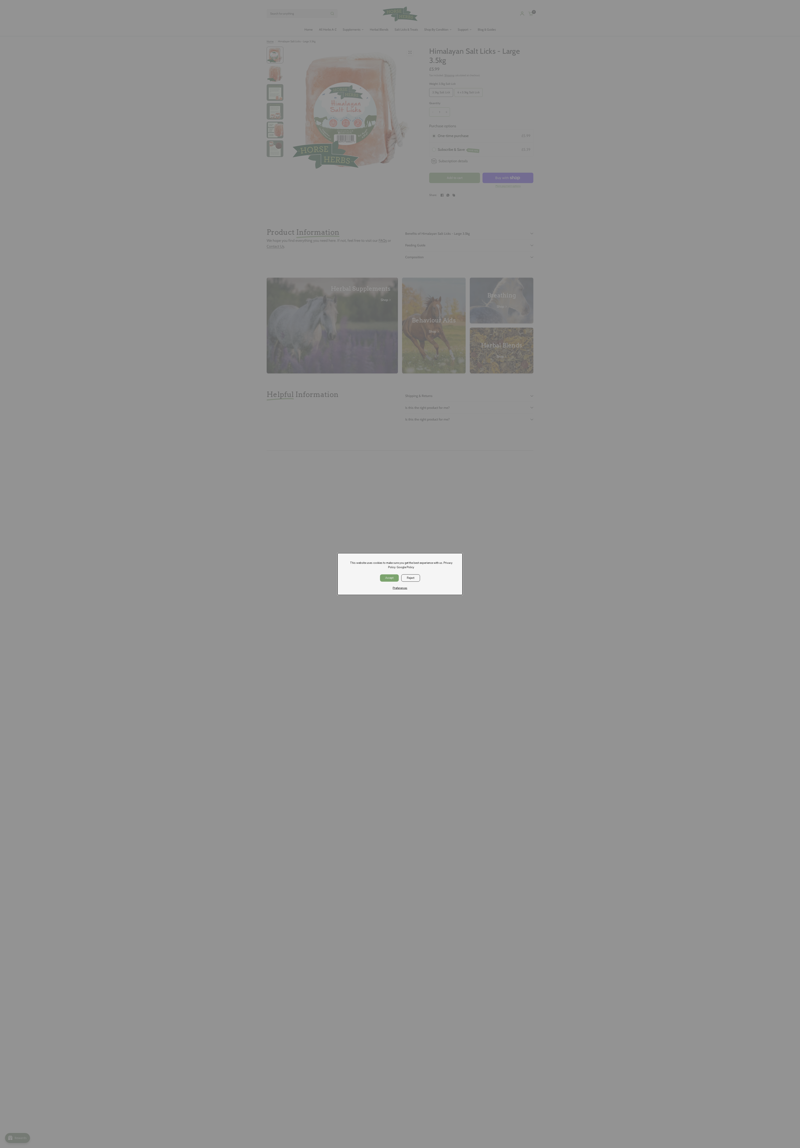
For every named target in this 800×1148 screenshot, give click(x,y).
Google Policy (405, 567)
